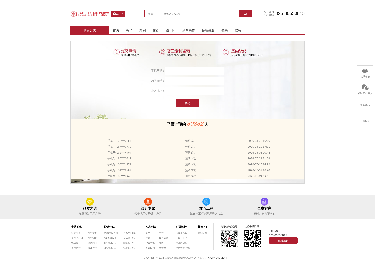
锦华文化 (92, 233)
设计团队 (109, 227)
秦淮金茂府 (181, 233)
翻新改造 (208, 30)
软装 (238, 30)
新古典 (162, 247)
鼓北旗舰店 (110, 242)
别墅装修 (188, 30)
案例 (142, 30)
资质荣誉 (76, 247)
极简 (148, 233)
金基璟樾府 (181, 242)
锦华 (129, 30)
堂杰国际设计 (111, 233)
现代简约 (163, 238)
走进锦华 (76, 227)
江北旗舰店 (129, 247)
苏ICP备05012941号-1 (219, 257)
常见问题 (202, 233)
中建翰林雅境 (183, 247)
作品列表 (151, 227)
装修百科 (203, 227)
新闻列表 (76, 233)
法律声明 (92, 247)
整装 (224, 30)
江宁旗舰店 (110, 247)
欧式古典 (150, 242)
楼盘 (156, 30)
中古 (161, 233)
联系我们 (92, 242)
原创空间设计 (130, 233)
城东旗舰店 (129, 242)
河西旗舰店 (129, 238)
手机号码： (158, 70)
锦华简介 (76, 242)
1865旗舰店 (110, 238)
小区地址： (158, 91)
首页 (116, 30)
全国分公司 (77, 238)
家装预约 (365, 105)
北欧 (161, 242)
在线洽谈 (283, 240)
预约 (187, 103)
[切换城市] (123, 14)
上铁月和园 (181, 238)
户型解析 (181, 227)
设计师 (170, 30)
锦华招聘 (92, 238)
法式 (148, 238)
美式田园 (150, 247)
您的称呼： (158, 80)
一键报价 (365, 120)
